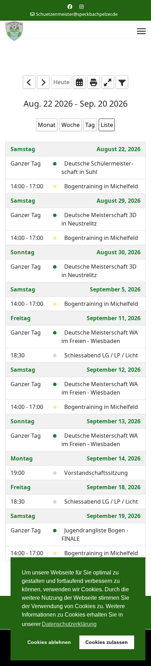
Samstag (23, 149)
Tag (90, 125)
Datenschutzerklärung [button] (69, 624)
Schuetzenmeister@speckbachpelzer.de (77, 14)
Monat (46, 125)
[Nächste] (43, 81)
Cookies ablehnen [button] (49, 642)
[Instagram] (81, 6)
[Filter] (122, 81)
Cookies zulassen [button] (106, 642)
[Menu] (141, 31)
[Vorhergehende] (29, 81)
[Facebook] (69, 6)
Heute (61, 82)
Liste (107, 125)
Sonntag (22, 252)
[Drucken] (93, 81)
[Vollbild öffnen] (107, 81)
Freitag (21, 318)
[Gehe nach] (79, 81)
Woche (70, 125)
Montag (22, 458)
